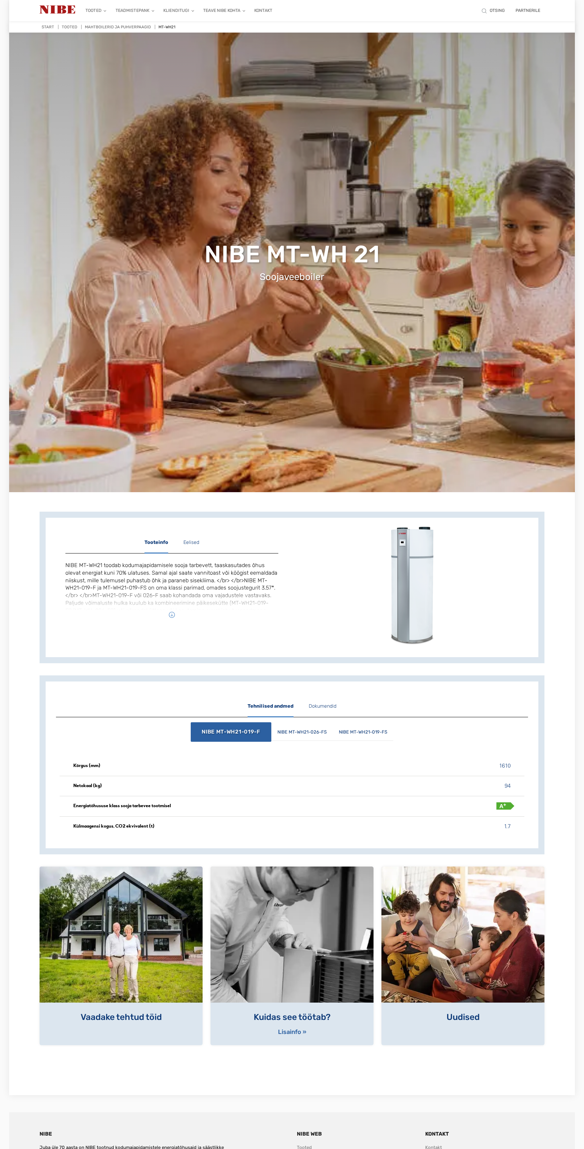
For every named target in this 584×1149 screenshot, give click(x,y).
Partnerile (528, 10)
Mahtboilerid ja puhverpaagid (118, 27)
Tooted (93, 10)
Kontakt (263, 10)
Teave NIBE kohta (221, 10)
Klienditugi (176, 10)
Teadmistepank (133, 10)
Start (48, 27)
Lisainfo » (292, 1031)
